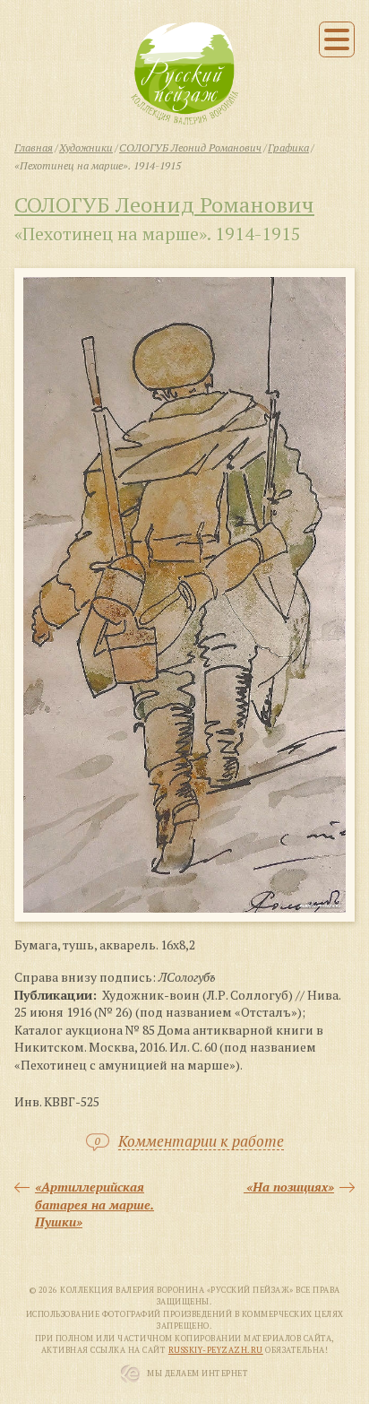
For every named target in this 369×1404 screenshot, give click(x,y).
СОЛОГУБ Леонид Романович (164, 204)
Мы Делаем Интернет (197, 1373)
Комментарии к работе (201, 1141)
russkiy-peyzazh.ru (215, 1350)
